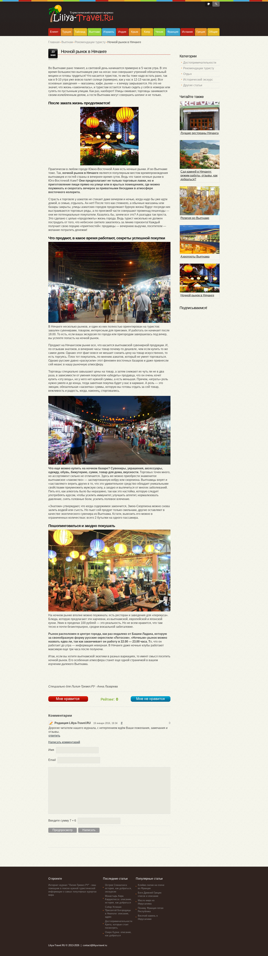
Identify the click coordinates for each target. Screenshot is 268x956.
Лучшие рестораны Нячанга (199, 133)
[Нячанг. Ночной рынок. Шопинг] (109, 430)
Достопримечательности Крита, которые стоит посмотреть (118, 924)
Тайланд (80, 31)
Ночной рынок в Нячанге (197, 295)
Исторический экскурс (198, 79)
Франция (172, 31)
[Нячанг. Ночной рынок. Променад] (109, 282)
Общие (213, 31)
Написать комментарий (64, 742)
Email (52, 759)
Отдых (187, 73)
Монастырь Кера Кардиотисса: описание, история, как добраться (118, 899)
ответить (54, 735)
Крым (134, 31)
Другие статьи (192, 85)
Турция (66, 31)
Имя (51, 749)
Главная (54, 42)
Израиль (108, 31)
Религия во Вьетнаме (194, 218)
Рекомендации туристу (90, 42)
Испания (187, 31)
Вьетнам (94, 31)
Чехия (159, 31)
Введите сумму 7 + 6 (62, 820)
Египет (54, 31)
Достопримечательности (199, 62)
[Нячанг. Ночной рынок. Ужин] (109, 570)
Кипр (147, 31)
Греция (200, 31)
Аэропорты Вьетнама (194, 256)
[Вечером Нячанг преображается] (109, 136)
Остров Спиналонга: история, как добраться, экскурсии (118, 888)
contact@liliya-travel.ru (95, 945)
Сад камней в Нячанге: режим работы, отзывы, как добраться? (198, 175)
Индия (122, 31)
